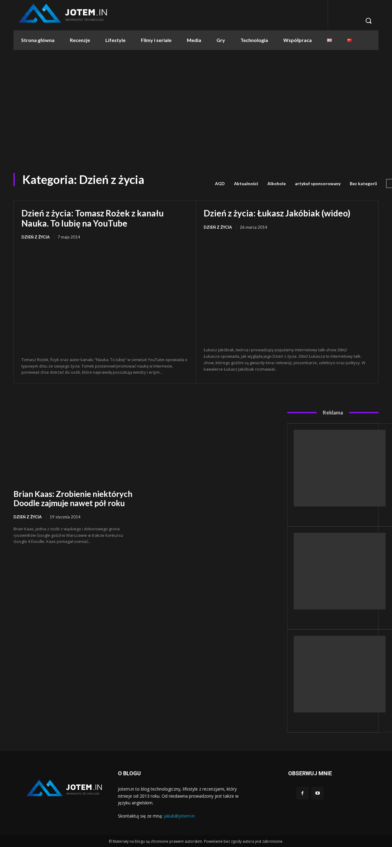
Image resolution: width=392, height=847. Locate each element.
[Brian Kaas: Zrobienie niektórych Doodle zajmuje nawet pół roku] (75, 445)
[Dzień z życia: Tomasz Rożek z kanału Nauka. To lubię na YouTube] (104, 299)
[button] (368, 20)
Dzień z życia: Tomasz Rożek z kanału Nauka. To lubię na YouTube (92, 218)
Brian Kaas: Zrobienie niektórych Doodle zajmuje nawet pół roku (72, 498)
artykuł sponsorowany (318, 183)
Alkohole (276, 183)
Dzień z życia (35, 237)
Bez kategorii (363, 183)
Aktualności (246, 183)
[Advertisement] (196, 108)
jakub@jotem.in (179, 816)
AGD (220, 183)
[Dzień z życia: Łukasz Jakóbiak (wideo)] (287, 289)
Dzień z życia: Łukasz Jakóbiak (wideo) (277, 213)
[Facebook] (302, 793)
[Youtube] (317, 793)
